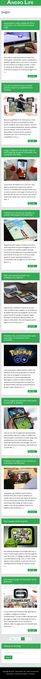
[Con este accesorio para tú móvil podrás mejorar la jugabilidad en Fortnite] (20, 105)
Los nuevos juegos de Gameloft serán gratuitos (20, 580)
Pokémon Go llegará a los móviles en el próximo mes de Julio (20, 462)
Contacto (32, 674)
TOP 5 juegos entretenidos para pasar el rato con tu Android (20, 401)
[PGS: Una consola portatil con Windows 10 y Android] (20, 293)
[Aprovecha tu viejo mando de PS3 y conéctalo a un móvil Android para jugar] (20, 42)
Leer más (32, 76)
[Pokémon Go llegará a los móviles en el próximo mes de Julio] (20, 478)
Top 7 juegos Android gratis (16, 521)
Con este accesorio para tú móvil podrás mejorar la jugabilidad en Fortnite (18, 87)
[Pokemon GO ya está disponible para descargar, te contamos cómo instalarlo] (20, 355)
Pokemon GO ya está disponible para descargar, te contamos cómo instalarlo (20, 338)
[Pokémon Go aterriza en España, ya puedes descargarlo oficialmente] (20, 230)
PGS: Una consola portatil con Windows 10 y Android (16, 276)
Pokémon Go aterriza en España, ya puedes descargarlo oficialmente (19, 214)
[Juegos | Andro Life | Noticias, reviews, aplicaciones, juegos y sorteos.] (20, 2)
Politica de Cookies (21, 674)
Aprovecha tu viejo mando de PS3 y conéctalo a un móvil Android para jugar (19, 25)
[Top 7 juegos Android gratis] (20, 536)
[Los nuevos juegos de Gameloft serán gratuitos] (20, 597)
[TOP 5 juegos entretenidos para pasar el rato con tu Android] (20, 418)
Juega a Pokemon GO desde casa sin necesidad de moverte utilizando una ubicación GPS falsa (20, 152)
